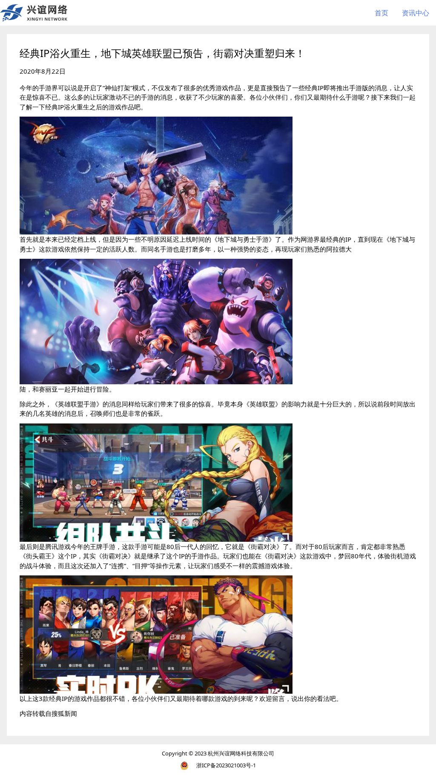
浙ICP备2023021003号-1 (226, 765)
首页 (381, 12)
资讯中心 (415, 12)
